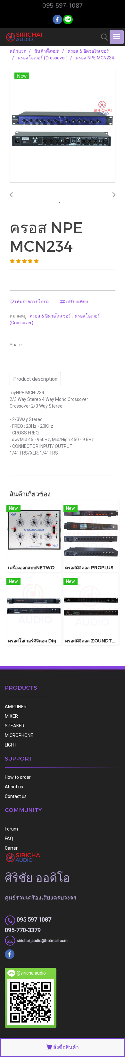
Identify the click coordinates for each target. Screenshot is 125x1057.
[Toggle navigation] (117, 37)
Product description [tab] (35, 379)
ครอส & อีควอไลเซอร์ (50, 315)
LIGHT (11, 744)
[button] (102, 37)
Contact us (16, 796)
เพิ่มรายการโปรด (31, 301)
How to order (18, 777)
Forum (11, 828)
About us (14, 786)
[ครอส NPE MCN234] (62, 125)
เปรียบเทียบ (76, 301)
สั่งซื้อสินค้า (65, 1047)
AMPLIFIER (16, 706)
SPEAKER (14, 725)
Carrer (11, 848)
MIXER (11, 716)
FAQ (9, 838)
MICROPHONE (19, 735)
